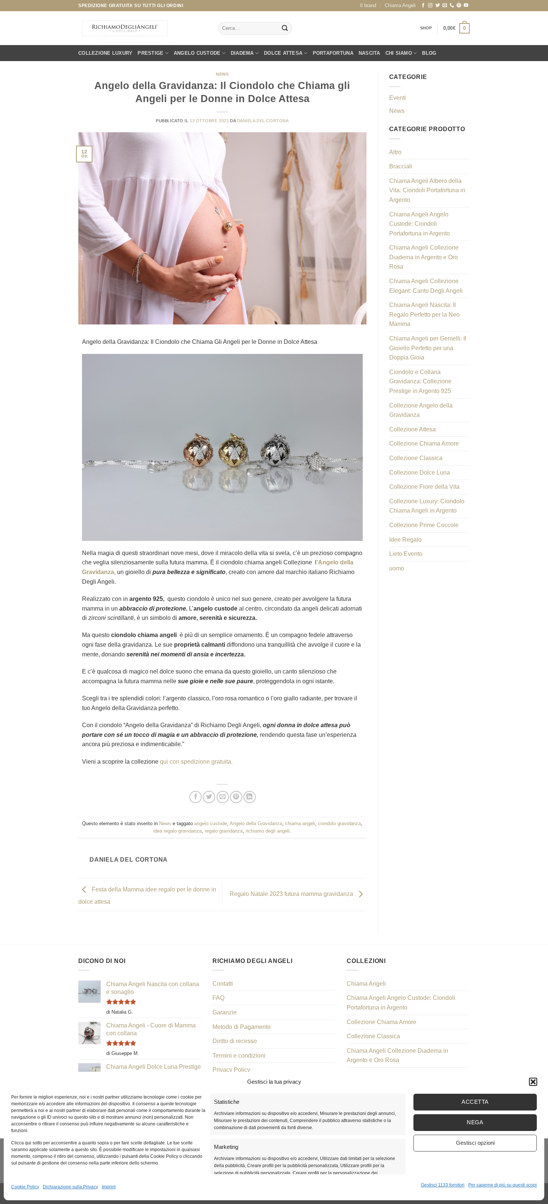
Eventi (397, 98)
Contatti (222, 983)
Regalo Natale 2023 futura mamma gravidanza (292, 894)
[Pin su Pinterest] (236, 797)
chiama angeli (300, 823)
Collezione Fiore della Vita (424, 487)
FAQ (218, 998)
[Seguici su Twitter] (437, 5)
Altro (395, 152)
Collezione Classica (416, 458)
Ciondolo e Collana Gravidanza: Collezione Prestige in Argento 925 (420, 381)
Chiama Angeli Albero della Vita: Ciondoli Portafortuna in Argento (427, 190)
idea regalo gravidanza (177, 831)
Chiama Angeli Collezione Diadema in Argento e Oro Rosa (424, 257)
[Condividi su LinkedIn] (249, 797)
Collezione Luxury (105, 53)
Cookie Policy (25, 1186)
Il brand (368, 5)
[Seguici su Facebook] (423, 5)
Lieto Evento (405, 554)
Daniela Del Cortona (263, 120)
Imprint (109, 1186)
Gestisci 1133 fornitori (442, 1185)
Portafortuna (333, 53)
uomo (396, 568)
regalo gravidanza (224, 831)
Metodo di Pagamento (241, 1027)
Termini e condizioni (238, 1055)
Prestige (150, 53)
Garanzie (224, 1012)
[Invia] (284, 28)
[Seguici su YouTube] (466, 5)
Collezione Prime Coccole (424, 525)
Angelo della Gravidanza (256, 823)
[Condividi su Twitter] (209, 797)
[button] (533, 1082)
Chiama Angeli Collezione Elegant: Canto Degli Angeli (426, 286)
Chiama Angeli (400, 5)
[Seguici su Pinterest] (459, 5)
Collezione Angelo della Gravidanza (421, 410)
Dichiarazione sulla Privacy (70, 1186)
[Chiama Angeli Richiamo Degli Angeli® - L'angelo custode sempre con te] (124, 28)
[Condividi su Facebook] (195, 797)
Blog (429, 53)
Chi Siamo (398, 53)
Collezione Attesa (412, 429)
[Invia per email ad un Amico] (223, 797)
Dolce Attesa (283, 53)
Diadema (242, 53)
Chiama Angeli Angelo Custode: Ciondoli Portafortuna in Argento (419, 224)
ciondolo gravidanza (339, 823)
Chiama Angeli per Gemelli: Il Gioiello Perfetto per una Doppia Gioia (427, 348)
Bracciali (400, 166)
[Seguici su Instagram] (430, 5)
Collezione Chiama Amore (424, 443)
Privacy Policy (231, 1070)
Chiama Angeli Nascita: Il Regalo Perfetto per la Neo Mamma (424, 314)
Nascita (369, 53)
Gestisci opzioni (475, 1143)
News (222, 74)
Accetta (475, 1102)
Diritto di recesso (234, 1041)
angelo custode (210, 823)
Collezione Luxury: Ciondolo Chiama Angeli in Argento (426, 506)
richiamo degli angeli (268, 831)
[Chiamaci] (452, 5)
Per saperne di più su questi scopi (502, 1185)
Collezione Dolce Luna (419, 472)
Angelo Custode (197, 53)
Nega (475, 1122)
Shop (426, 28)
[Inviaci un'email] (445, 5)
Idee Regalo (405, 539)
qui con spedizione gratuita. (196, 761)
